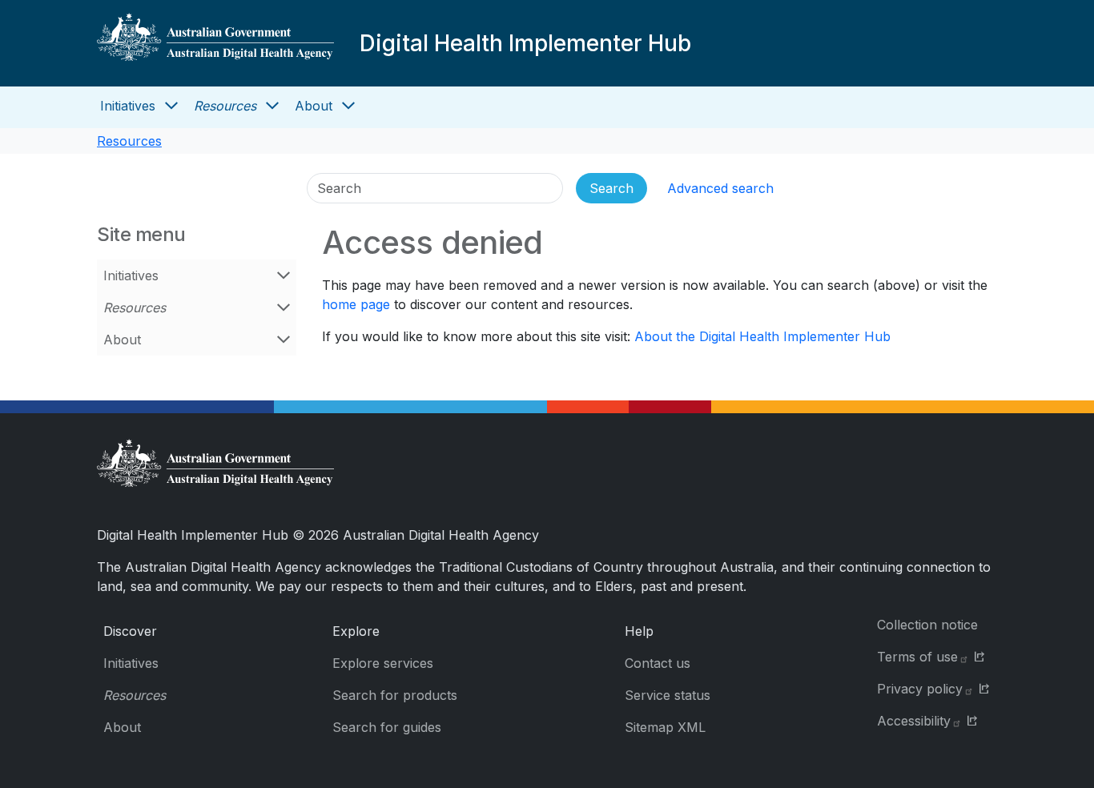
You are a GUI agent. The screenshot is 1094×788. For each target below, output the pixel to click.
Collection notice (927, 625)
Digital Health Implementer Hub (525, 43)
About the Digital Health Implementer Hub (762, 336)
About (313, 106)
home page (356, 304)
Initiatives (127, 106)
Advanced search (720, 188)
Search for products (394, 695)
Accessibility (914, 721)
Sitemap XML (665, 727)
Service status (667, 695)
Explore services (382, 663)
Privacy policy (920, 689)
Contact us (657, 663)
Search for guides (386, 727)
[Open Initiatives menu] (171, 106)
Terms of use (917, 657)
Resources (225, 106)
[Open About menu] (348, 106)
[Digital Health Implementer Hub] (215, 43)
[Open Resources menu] (272, 106)
